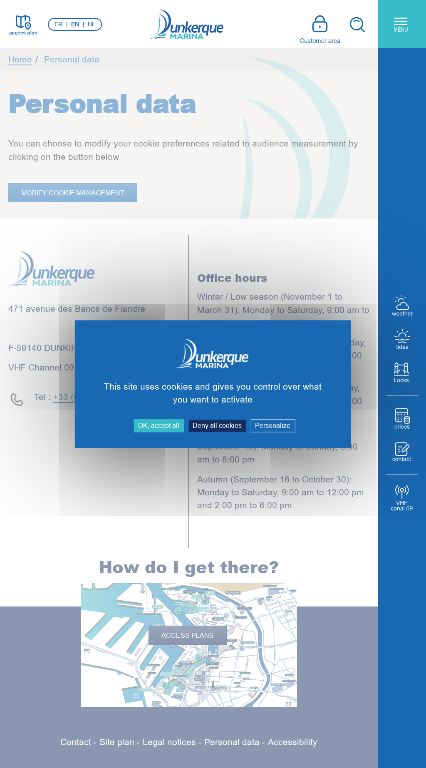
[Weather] (402, 305)
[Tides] (402, 338)
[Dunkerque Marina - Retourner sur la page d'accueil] (186, 24)
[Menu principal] (402, 24)
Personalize (272, 425)
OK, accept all (158, 425)
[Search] (357, 24)
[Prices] (402, 418)
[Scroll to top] (359, 747)
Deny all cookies (217, 425)
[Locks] (402, 372)
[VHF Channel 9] (402, 497)
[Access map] (23, 24)
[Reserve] (402, 451)
